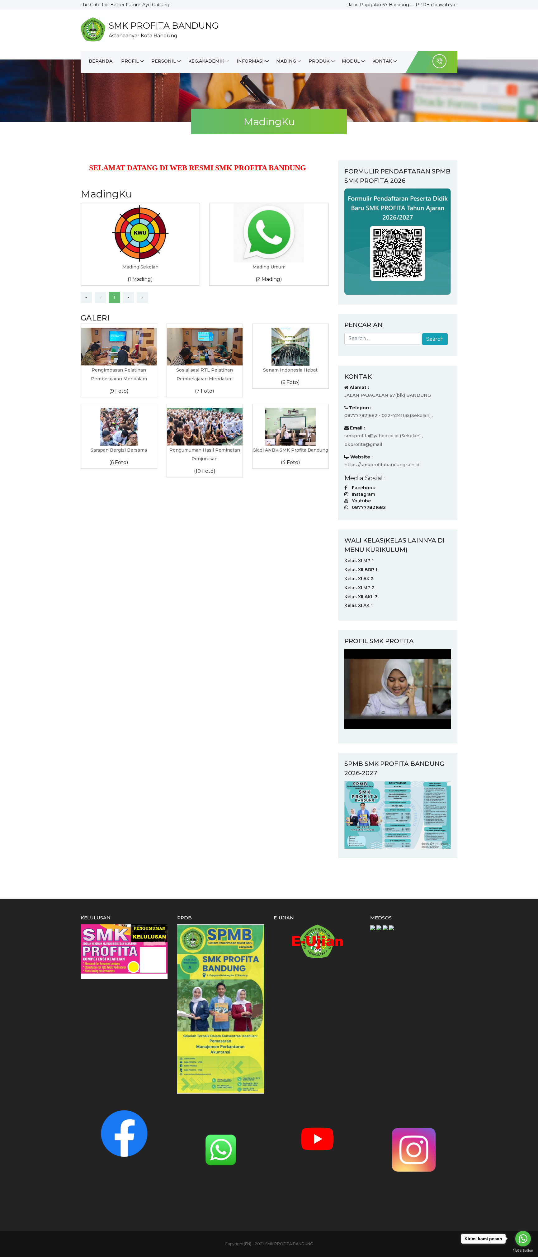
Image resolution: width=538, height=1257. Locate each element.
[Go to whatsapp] (523, 1238)
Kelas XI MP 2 (359, 588)
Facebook (363, 488)
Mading (286, 61)
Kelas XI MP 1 (359, 560)
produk (319, 61)
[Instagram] (413, 1149)
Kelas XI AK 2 (359, 578)
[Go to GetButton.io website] (523, 1251)
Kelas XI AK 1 (358, 605)
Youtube (361, 501)
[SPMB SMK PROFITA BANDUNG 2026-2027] (397, 814)
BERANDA (100, 61)
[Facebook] (124, 1133)
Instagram (363, 494)
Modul (351, 61)
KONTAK (382, 61)
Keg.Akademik (206, 61)
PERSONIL (163, 61)
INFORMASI (250, 61)
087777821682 (369, 507)
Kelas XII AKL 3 (361, 597)
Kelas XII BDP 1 (360, 569)
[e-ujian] (317, 941)
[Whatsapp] (220, 1149)
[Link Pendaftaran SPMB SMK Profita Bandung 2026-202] (397, 241)
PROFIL (130, 61)
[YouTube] (317, 1138)
